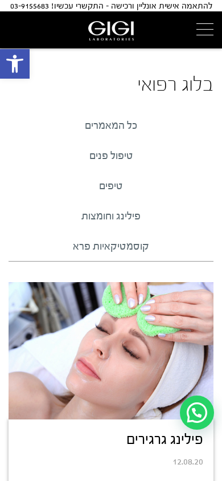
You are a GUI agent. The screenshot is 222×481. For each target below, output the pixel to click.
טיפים (111, 186)
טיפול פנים (111, 155)
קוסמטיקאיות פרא (111, 246)
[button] (15, 64)
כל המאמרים (111, 125)
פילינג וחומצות (111, 216)
